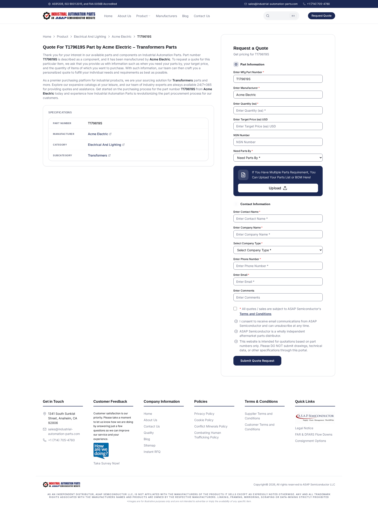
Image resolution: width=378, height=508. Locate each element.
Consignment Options (310, 441)
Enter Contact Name (246, 211)
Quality (149, 432)
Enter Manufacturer (246, 88)
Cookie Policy (204, 420)
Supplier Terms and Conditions (259, 416)
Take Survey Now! (106, 463)
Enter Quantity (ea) (245, 103)
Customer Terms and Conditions (260, 427)
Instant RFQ (152, 452)
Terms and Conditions (255, 314)
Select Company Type (247, 243)
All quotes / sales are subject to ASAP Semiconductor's (280, 311)
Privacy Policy (204, 413)
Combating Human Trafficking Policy (207, 435)
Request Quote (322, 15)
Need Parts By (243, 151)
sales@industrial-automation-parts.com (273, 3)
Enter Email (241, 274)
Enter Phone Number (247, 259)
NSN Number (241, 135)
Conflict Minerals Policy (211, 426)
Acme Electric (121, 36)
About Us (124, 16)
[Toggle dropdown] (149, 15)
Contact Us (202, 16)
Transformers (97, 155)
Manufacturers (166, 16)
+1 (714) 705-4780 (318, 3)
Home (108, 16)
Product (142, 16)
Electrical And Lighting (90, 36)
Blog (185, 16)
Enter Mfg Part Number (248, 72)
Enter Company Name (247, 227)
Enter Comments (243, 290)
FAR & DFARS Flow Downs (313, 434)
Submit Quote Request (257, 360)
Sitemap (150, 445)
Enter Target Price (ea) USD (250, 119)
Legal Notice (304, 428)
